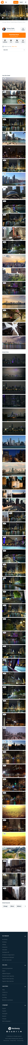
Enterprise (4, 975)
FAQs (3, 1018)
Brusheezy (4, 967)
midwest (19, 934)
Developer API (5, 980)
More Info (6, 49)
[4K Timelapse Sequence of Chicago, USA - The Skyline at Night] (13, 342)
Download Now (14, 35)
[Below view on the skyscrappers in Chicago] (13, 328)
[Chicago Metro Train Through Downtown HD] (13, 274)
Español (4, 1039)
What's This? (14, 46)
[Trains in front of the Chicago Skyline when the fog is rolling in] (13, 751)
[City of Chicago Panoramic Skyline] (13, 441)
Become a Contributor (7, 1028)
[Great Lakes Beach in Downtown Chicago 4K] (13, 137)
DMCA (3, 999)
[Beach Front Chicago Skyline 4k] (13, 178)
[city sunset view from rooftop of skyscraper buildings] (13, 482)
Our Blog (4, 1025)
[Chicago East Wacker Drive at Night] (13, 455)
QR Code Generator (7, 988)
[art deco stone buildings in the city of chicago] (9, 493)
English (4, 1036)
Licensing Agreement (7, 996)
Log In (21, 2)
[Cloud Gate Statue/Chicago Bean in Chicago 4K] (13, 192)
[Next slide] (22, 934)
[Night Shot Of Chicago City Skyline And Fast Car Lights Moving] (13, 151)
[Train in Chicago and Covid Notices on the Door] (13, 908)
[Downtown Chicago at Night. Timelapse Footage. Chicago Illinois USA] (13, 414)
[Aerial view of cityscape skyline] (13, 83)
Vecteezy (4, 970)
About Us (4, 1023)
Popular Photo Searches (8, 1007)
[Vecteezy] (2, 2)
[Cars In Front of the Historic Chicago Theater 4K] (13, 233)
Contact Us (4, 1020)
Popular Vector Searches (8, 1004)
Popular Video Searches (8, 1009)
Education (4, 977)
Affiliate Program (6, 1001)
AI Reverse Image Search (8, 983)
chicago (5, 934)
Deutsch (4, 1044)
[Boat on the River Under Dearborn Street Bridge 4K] (13, 96)
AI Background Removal (8, 985)
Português (4, 1041)
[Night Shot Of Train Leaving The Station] (13, 314)
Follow (23, 30)
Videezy (4, 972)
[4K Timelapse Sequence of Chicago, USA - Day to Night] (13, 301)
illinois (12, 934)
